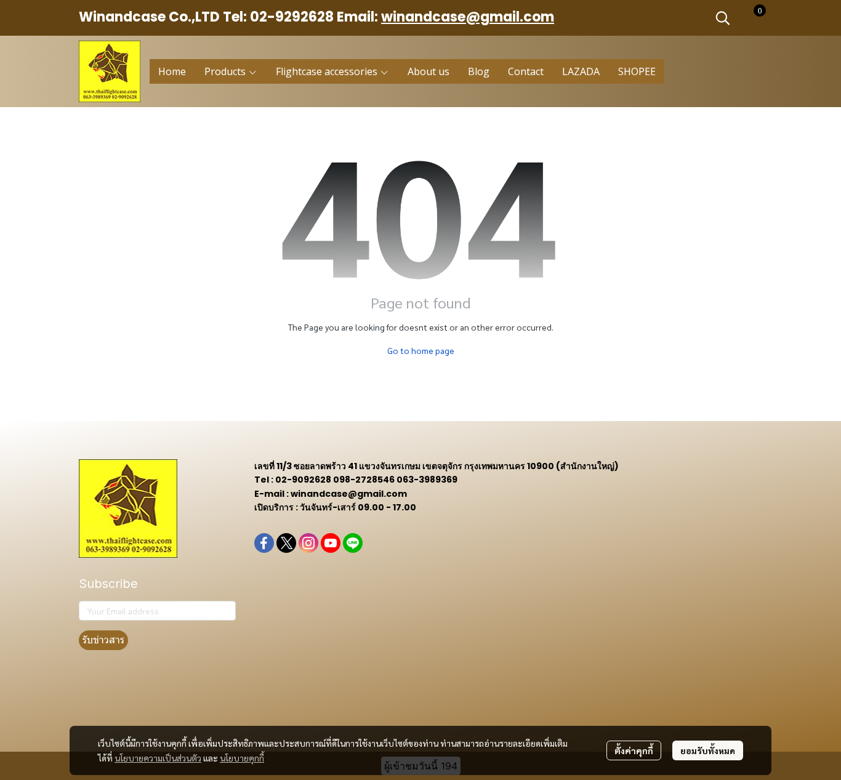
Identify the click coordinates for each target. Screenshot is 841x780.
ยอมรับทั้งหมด (707, 750)
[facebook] (264, 543)
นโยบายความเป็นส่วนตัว (158, 757)
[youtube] (330, 543)
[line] (353, 543)
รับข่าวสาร (103, 640)
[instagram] (308, 543)
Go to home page (420, 350)
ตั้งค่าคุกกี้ (633, 750)
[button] (722, 17)
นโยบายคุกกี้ (242, 757)
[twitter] (286, 543)
